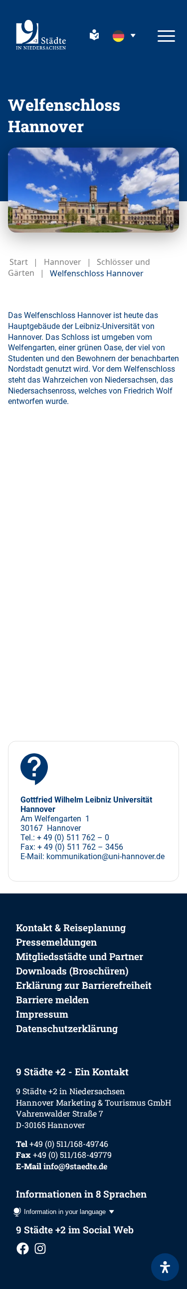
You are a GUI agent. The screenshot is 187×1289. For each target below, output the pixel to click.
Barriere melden (52, 999)
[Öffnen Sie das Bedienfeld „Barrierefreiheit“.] (165, 1267)
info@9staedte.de (75, 1166)
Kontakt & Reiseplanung (71, 927)
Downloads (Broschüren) (72, 971)
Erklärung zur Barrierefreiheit (84, 985)
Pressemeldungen (56, 942)
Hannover (62, 261)
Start (18, 261)
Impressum (42, 1014)
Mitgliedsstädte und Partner (79, 956)
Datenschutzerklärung (67, 1028)
